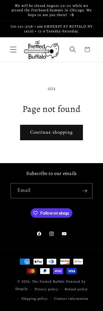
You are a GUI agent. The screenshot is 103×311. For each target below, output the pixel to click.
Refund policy (76, 289)
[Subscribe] (85, 190)
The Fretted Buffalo (49, 282)
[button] (13, 49)
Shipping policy (34, 299)
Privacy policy (46, 289)
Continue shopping (51, 132)
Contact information (71, 299)
